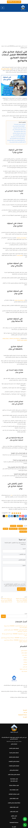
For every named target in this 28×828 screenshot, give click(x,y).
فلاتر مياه (25, 664)
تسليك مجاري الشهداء (14, 761)
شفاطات (25, 659)
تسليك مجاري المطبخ (21, 237)
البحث (26, 613)
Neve (20, 741)
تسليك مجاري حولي (14, 770)
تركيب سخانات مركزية (14, 785)
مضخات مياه (24, 671)
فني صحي (25, 666)
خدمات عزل (24, 655)
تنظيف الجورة (20, 255)
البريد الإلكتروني (22, 554)
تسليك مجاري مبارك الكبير (14, 774)
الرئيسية (25, 46)
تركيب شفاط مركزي (14, 798)
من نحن (25, 712)
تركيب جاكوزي (14, 815)
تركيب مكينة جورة (14, 778)
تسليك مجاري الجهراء (14, 765)
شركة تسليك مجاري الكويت (14, 802)
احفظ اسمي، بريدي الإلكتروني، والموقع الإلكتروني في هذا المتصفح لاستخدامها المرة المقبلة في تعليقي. (15, 585)
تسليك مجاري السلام (14, 757)
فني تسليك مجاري (23, 531)
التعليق (24, 565)
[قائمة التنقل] (2, 8)
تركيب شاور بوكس (14, 811)
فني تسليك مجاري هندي (20, 300)
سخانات (25, 657)
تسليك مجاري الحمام (22, 528)
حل (11, 495)
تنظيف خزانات (24, 653)
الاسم (24, 548)
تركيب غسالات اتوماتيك (14, 794)
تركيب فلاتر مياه (14, 781)
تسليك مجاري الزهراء (14, 748)
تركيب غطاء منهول (14, 807)
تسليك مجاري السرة (14, 752)
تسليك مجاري (24, 650)
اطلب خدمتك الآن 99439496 (14, 1)
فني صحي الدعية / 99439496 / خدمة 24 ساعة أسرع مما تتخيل (14, 637)
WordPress (9, 741)
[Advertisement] (14, 27)
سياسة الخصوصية (22, 714)
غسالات (25, 662)
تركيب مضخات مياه (14, 789)
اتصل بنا (25, 717)
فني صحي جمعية (23, 669)
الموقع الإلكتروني (22, 559)
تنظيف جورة (5, 528)
